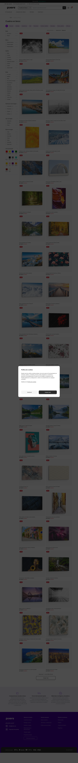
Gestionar (29, 392)
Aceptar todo (48, 392)
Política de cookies (31, 381)
